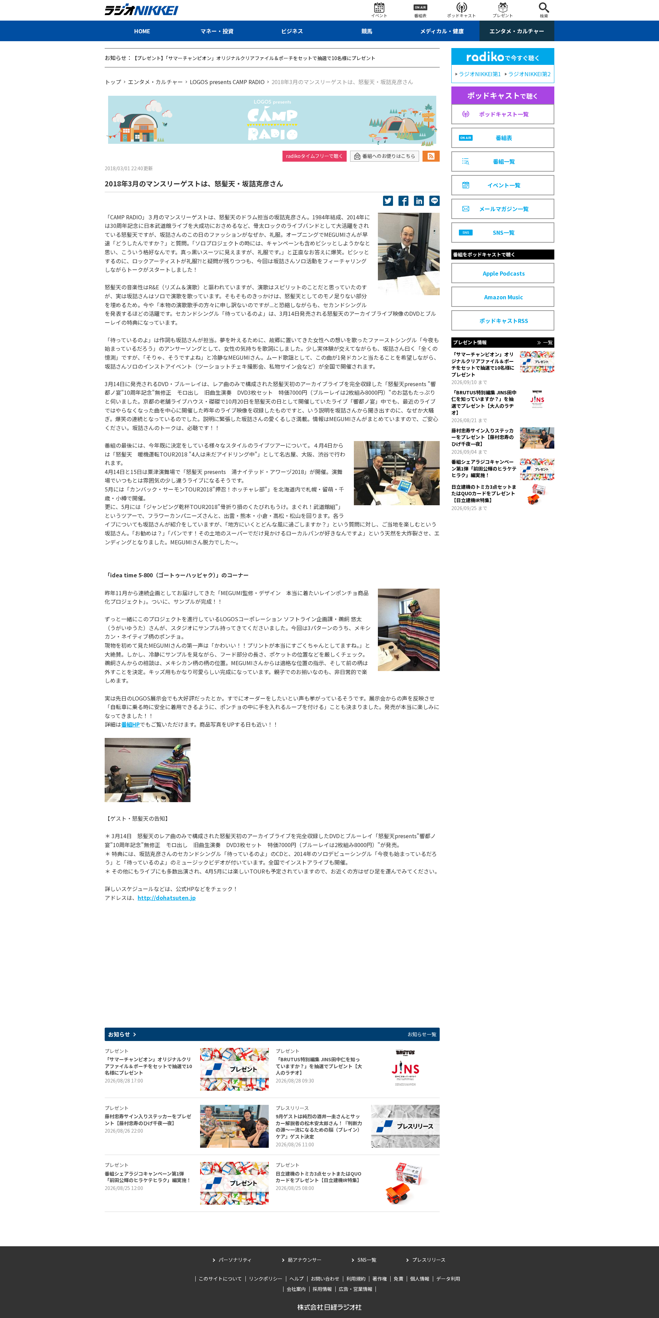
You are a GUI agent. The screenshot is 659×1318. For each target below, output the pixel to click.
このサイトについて (220, 1278)
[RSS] (431, 156)
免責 (398, 1278)
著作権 (379, 1278)
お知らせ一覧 (421, 1034)
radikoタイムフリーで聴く (314, 155)
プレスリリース (429, 1259)
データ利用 (448, 1278)
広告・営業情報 (355, 1288)
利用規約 (356, 1278)
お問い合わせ (325, 1278)
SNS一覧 (367, 1259)
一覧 (548, 342)
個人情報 (419, 1278)
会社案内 (296, 1288)
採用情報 (322, 1288)
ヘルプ (296, 1278)
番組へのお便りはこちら (388, 155)
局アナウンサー (305, 1259)
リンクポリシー (265, 1278)
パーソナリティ (235, 1259)
